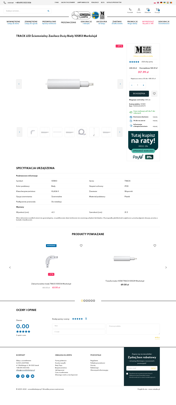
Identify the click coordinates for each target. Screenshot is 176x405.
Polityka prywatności (97, 363)
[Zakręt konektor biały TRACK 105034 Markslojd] (32, 132)
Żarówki (117, 22)
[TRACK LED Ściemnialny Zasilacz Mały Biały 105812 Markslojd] (107, 132)
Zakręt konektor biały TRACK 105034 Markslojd (51, 284)
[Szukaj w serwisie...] (48, 11)
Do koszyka (139, 94)
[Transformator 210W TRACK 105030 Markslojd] (70, 132)
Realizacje (95, 2)
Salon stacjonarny (68, 2)
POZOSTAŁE (95, 355)
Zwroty (93, 365)
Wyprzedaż (148, 22)
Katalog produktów (114, 2)
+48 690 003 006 (23, 3)
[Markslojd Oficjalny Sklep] (88, 15)
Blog (102, 2)
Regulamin (94, 360)
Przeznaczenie (68, 22)
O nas (57, 2)
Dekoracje (86, 22)
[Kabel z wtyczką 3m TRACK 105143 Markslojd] (82, 132)
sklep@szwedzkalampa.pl (25, 370)
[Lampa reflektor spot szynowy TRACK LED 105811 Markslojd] (94, 132)
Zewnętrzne (31, 22)
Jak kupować (59, 370)
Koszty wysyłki (60, 363)
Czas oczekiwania (61, 372)
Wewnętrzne (13, 22)
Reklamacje (94, 368)
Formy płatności (60, 360)
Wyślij (157, 337)
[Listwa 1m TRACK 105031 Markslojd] (57, 132)
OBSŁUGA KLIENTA (63, 355)
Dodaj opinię (148, 62)
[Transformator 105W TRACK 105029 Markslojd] (45, 132)
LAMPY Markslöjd (83, 2)
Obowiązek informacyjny (99, 370)
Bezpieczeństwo (61, 368)
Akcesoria (101, 22)
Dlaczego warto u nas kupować (66, 375)
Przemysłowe (49, 22)
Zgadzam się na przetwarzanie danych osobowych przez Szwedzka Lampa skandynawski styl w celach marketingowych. (142, 375)
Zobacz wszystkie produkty (143, 56)
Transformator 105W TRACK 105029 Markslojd (124, 281)
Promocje (132, 22)
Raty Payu (58, 365)
